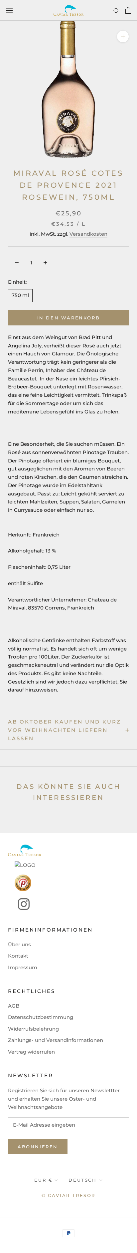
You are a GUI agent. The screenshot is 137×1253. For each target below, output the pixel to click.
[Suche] (116, 10)
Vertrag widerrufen (31, 1052)
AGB (13, 1006)
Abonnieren (38, 1146)
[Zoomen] (123, 36)
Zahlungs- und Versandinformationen (55, 1040)
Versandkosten (88, 234)
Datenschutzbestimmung (40, 1017)
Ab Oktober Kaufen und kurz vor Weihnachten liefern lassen (64, 730)
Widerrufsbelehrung (33, 1029)
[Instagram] (19, 904)
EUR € (43, 1180)
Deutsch (82, 1180)
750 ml (20, 295)
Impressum (22, 967)
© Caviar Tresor (68, 1195)
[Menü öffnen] (9, 10)
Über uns (19, 944)
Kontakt (18, 956)
